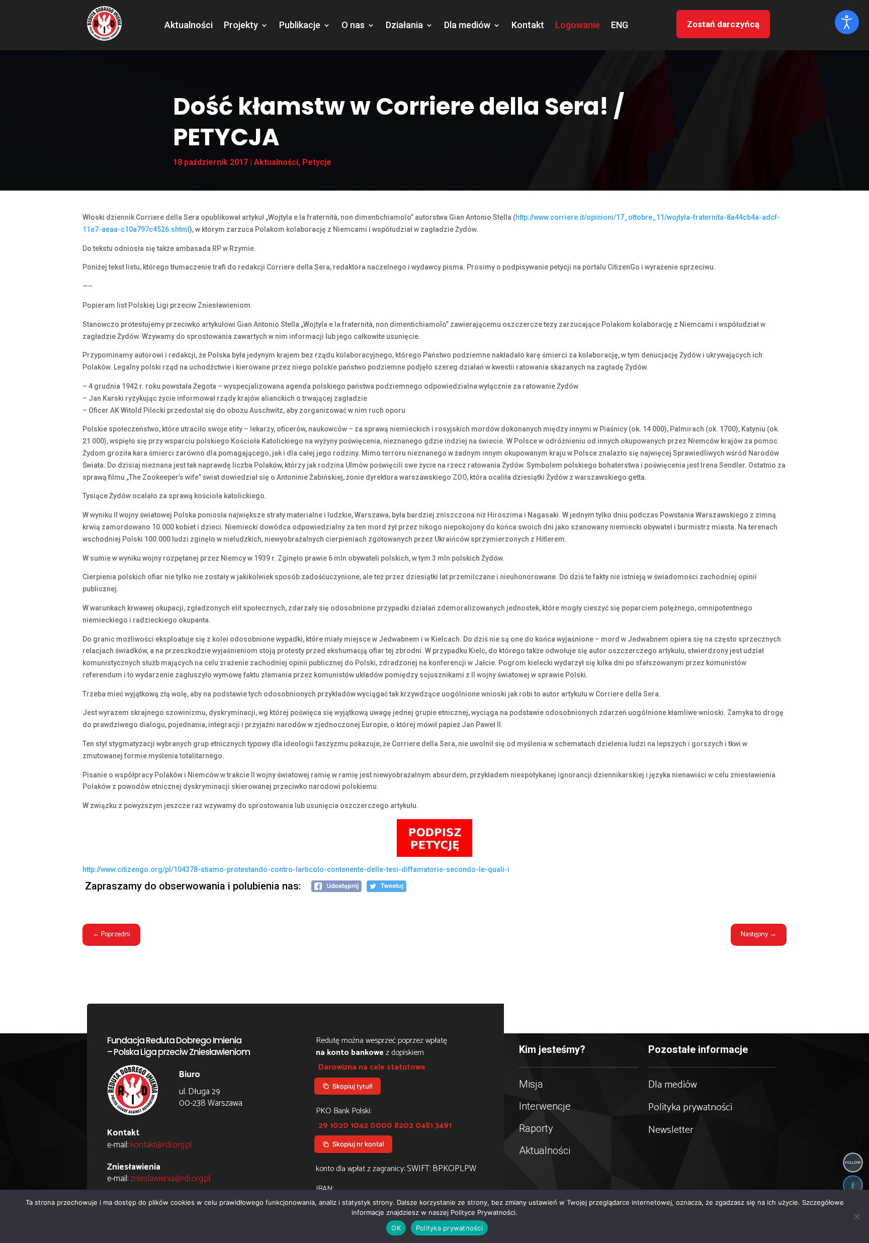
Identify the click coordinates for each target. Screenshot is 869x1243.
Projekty (241, 26)
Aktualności (188, 26)
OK (396, 1228)
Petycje (316, 162)
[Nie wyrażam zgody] (856, 1216)
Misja (531, 1084)
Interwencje (545, 1106)
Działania (404, 26)
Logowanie (577, 26)
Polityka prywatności (690, 1107)
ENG (619, 26)
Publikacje (299, 26)
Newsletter (670, 1130)
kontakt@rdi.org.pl (161, 1145)
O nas (353, 26)
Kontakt (527, 26)
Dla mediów (467, 26)
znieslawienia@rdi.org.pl (170, 1179)
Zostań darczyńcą (723, 24)
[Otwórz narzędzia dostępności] (847, 22)
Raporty (536, 1128)
